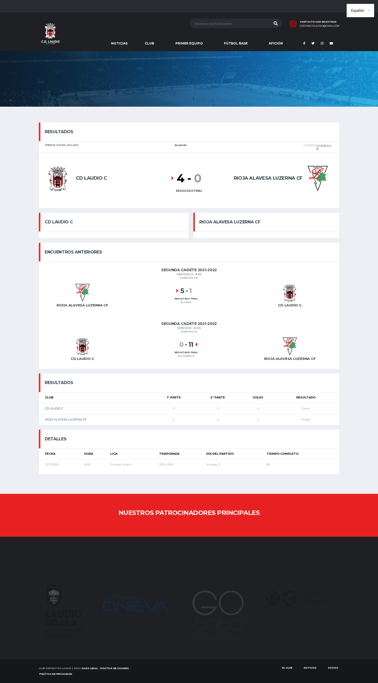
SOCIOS (333, 667)
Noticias (310, 667)
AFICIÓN (276, 43)
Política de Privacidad (55, 673)
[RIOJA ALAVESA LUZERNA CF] (318, 178)
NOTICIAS (119, 43)
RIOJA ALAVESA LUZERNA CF (66, 419)
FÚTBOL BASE (236, 43)
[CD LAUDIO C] (58, 178)
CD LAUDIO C (54, 408)
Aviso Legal (90, 668)
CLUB (149, 43)
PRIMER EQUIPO (189, 43)
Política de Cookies (114, 668)
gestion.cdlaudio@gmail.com (319, 26)
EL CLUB (287, 667)
